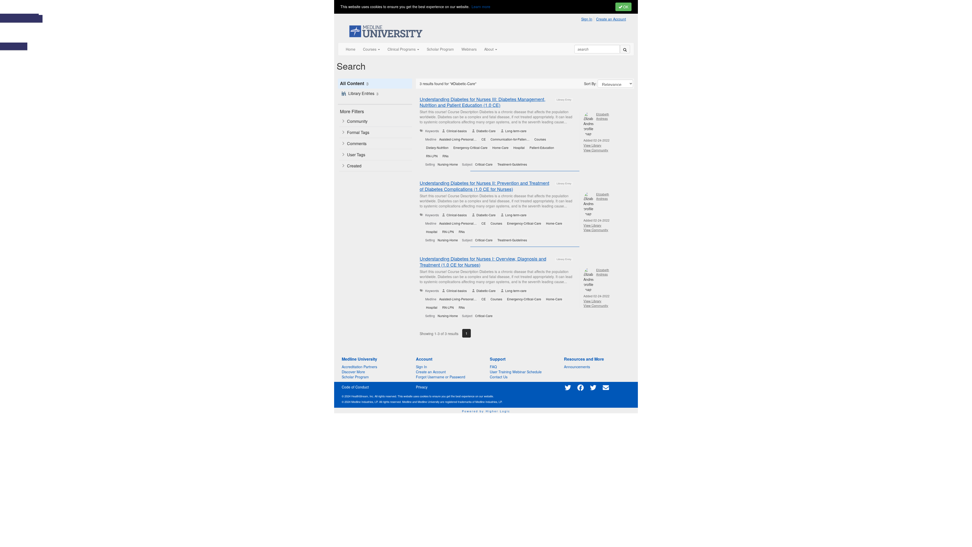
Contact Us (499, 376)
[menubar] (605, 18)
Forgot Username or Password (440, 376)
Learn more (481, 6)
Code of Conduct (355, 386)
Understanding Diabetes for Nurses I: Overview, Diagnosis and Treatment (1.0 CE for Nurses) (483, 261)
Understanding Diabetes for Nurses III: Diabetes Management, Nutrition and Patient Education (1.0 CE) (482, 102)
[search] (625, 49)
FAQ (493, 366)
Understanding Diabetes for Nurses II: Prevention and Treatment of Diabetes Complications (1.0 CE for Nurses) (484, 186)
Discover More (353, 371)
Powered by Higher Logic (486, 411)
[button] (371, 49)
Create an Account (611, 19)
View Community (595, 150)
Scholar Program (355, 376)
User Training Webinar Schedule (516, 371)
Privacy (422, 386)
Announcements (577, 366)
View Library (592, 145)
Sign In (586, 19)
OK (625, 6)
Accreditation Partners (359, 366)
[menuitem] (588, 18)
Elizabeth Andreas (602, 116)
